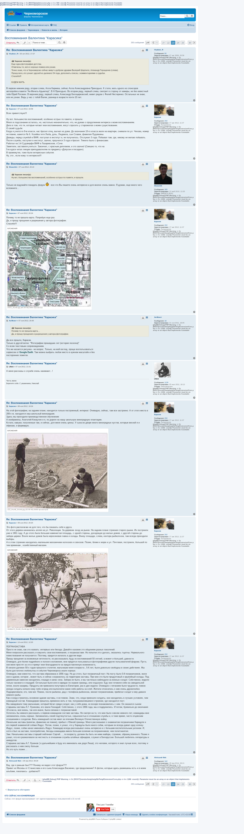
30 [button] (190, 42)
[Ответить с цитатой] (143, 50)
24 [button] (178, 42)
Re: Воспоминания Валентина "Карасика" (34, 50)
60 (165, 53)
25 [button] (183, 42)
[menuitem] (22, 25)
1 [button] (157, 42)
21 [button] (163, 42)
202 (165, 121)
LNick (156, 379)
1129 (166, 382)
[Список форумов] (14, 12)
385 (165, 189)
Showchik (158, 186)
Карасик (157, 117)
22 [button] (168, 42)
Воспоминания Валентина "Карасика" (33, 38)
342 (165, 761)
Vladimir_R (158, 50)
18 (165, 321)
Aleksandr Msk (160, 757)
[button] (147, 43)
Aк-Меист (158, 317)
